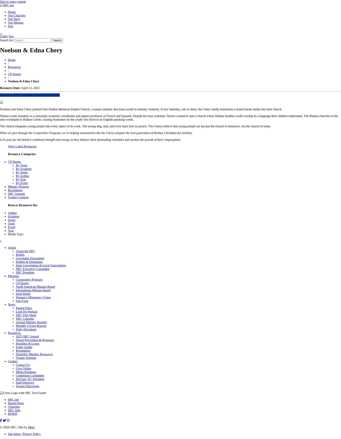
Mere (31, 427)
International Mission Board (33, 290)
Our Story (14, 19)
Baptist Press (24, 308)
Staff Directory (25, 382)
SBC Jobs (14, 410)
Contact (13, 361)
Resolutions (15, 190)
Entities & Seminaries (29, 262)
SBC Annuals (16, 193)
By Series (22, 172)
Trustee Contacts (18, 197)
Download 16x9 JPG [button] (46, 95)
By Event (22, 183)
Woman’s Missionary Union (33, 297)
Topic (11, 223)
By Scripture (24, 169)
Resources (14, 67)
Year (11, 230)
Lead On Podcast (26, 311)
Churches (14, 406)
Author (12, 213)
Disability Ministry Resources (34, 354)
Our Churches (16, 15)
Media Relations (26, 372)
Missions (13, 276)
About (12, 247)
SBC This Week (26, 315)
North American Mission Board (35, 286)
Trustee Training (26, 357)
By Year (21, 179)
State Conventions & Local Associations (41, 265)
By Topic (21, 165)
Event (11, 227)
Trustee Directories (27, 386)
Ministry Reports (18, 186)
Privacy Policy (32, 434)
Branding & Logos (27, 343)
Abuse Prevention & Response (35, 340)
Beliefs (20, 254)
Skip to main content (13, 1)
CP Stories (14, 74)
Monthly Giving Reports (31, 325)
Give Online (23, 368)
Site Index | (15, 434)
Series (11, 220)
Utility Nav (7, 36)
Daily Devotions (26, 329)
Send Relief (23, 293)
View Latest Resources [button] (22, 146)
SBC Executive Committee (33, 269)
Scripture (13, 216)
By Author (22, 176)
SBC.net (13, 399)
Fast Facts (22, 301)
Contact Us (23, 365)
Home (12, 12)
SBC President (25, 272)
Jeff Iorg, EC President (30, 379)
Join (10, 26)
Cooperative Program (29, 279)
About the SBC (25, 251)
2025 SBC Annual (27, 336)
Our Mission (15, 22)
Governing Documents (30, 258)
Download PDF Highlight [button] (16, 95)
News (11, 304)
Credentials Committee (30, 375)
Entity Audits (24, 347)
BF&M (12, 414)
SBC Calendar (25, 318)
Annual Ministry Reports (31, 322)
